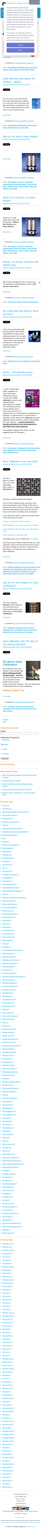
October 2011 (7, 1362)
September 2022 (8, 1464)
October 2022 (7, 1467)
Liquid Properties (9, 999)
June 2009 (6, 1339)
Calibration (21, 448)
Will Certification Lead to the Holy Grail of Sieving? (21, 525)
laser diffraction (8, 993)
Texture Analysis (8, 1187)
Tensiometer (7, 1177)
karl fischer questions (9, 983)
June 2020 (6, 1306)
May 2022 (6, 1460)
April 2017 (6, 1414)
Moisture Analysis (9, 1029)
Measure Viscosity (8, 1006)
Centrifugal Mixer (8, 858)
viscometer (6, 1193)
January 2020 (7, 1444)
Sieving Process (13, 186)
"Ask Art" (21, 182)
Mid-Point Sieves (23, 67)
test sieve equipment (9, 1183)
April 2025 (6, 1329)
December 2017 (8, 1421)
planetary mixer (8, 1085)
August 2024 (7, 1326)
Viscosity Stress (8, 1210)
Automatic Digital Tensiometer (12, 828)
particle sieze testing (9, 573)
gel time (5, 943)
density (5, 894)
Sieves (32, 69)
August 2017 (7, 1418)
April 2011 (6, 1352)
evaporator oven (8, 930)
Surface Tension (8, 1154)
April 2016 (6, 1401)
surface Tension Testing (10, 1167)
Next (4, 721)
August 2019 (7, 1299)
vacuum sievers (8, 1190)
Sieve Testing (25, 69)
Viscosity (6, 1200)
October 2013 (7, 1276)
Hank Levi (11, 203)
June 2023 (6, 1477)
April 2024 (6, 1256)
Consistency (7, 871)
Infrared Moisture (8, 953)
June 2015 (6, 1391)
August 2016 (7, 1405)
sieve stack (20, 573)
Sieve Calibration (14, 69)
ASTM (5, 825)
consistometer (7, 877)
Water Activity (7, 1220)
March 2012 (7, 1270)
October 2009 (7, 1342)
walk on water (7, 1216)
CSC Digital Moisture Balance (12, 891)
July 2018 (6, 1293)
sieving (5, 1141)
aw (4, 838)
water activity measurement (11, 1223)
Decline (20, 50)
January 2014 (7, 1372)
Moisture (6, 1025)
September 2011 (8, 1358)
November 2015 (8, 1398)
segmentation (7, 1101)
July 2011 (6, 1355)
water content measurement (11, 1226)
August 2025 (7, 1487)
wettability (6, 1229)
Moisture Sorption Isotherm (11, 1045)
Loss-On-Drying (8, 1002)
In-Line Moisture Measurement (12, 950)
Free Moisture (7, 940)
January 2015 (7, 1385)
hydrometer (6, 947)
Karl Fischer (7, 970)
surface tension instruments (11, 1160)
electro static (24, 127)
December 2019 (8, 1250)
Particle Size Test (13, 127)
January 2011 (7, 1345)
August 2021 (7, 1451)
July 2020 (6, 1447)
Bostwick (6, 841)
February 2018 (7, 1424)
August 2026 (7, 1263)
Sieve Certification (21, 450)
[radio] (19, 741)
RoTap (5, 1095)
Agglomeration (22, 125)
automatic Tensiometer (10, 835)
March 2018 (7, 1428)
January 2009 (7, 1335)
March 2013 (7, 1273)
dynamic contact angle (10, 914)
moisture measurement (10, 1039)
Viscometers (7, 1197)
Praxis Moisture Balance (10, 1088)
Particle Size (15, 1522)
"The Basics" (7, 808)
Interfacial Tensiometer (10, 963)
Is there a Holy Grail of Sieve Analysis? (17, 521)
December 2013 (8, 1279)
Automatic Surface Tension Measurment (15, 831)
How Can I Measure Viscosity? (11, 780)
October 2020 (7, 1253)
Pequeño (11, 567)
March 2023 (7, 1474)
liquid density (7, 996)
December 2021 (8, 1457)
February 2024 (7, 1322)
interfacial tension (8, 966)
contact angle (7, 881)
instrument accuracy (9, 956)
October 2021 (7, 1454)
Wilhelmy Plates (8, 1233)
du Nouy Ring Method (10, 904)
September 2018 (8, 1431)
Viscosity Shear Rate (9, 1206)
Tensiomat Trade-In (9, 1174)
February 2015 (7, 1388)
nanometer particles (9, 1052)
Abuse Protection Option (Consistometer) (15, 812)
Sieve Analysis (24, 186)
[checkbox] (19, 748)
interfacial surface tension (11, 960)
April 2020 (6, 1303)
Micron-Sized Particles (10, 1016)
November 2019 (8, 1441)
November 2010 (8, 1266)
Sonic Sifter (28, 182)
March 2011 (7, 1349)
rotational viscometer (9, 1098)
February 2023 (7, 1470)
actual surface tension (10, 815)
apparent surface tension (11, 822)
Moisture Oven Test (9, 1042)
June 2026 (6, 1332)
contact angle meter (9, 884)
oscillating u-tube (8, 1065)
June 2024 (6, 1260)
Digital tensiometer (9, 901)
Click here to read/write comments (22, 63)
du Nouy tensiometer (21, 571)
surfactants (6, 1170)
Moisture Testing (8, 1049)
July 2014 (6, 1378)
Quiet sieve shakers (9, 1091)
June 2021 (6, 1309)
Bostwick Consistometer (10, 845)
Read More (7, 57)
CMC (4, 868)
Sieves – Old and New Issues (18, 372)
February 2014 (7, 1283)
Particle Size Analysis (20, 184)
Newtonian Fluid (8, 1055)
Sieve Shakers (12, 67)
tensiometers (7, 1180)
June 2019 (6, 1296)
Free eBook (34, 539)
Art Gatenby (12, 267)
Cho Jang (11, 84)
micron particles (8, 1012)
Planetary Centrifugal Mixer (11, 1081)
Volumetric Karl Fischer (10, 1213)
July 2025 (6, 1483)
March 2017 (7, 1289)
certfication (6, 861)
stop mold (6, 1151)
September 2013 (8, 1368)
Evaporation (7, 927)
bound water (7, 851)
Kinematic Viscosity (9, 989)
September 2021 (8, 1312)
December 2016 (8, 1411)
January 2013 (7, 1365)
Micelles (5, 1009)
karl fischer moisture (9, 973)
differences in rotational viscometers (14, 897)
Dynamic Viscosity (8, 917)
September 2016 (8, 1408)
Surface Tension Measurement (13, 1164)
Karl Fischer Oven (8, 979)
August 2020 (7, 1247)
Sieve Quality (29, 573)
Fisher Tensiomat (8, 937)
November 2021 (8, 1243)
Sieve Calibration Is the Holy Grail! (20, 461)
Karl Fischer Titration (10, 986)
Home (3, 1522)
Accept (20, 45)
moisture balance (8, 1032)
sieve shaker (13, 188)
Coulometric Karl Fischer (10, 887)
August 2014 (7, 1381)
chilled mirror (7, 864)
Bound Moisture (8, 848)
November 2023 (8, 1316)
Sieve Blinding (12, 125)
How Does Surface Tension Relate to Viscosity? (17, 789)
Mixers (5, 1022)
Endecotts (6, 924)
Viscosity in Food (8, 1203)
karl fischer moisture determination (14, 976)
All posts (6, 719)
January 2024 (7, 1319)
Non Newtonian (8, 1062)
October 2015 (7, 1395)
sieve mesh (32, 571)
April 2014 (6, 1375)
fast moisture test (8, 933)
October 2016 (7, 1286)
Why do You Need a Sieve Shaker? (20, 136)
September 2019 (8, 1437)
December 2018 (8, 1434)
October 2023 (7, 1480)
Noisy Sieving (7, 1058)
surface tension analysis (10, 1157)
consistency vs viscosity (10, 874)
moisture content (8, 1035)
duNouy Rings (8, 910)
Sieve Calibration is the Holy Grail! (15, 535)
